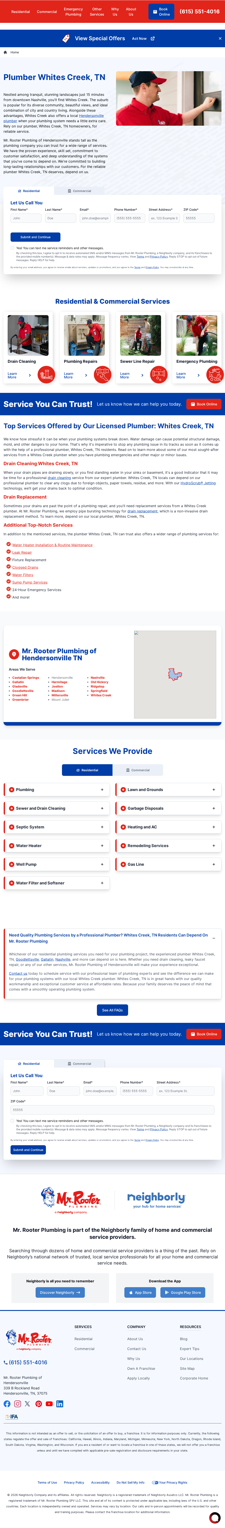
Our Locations (191, 1358)
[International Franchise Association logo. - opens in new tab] (12, 1417)
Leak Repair (22, 552)
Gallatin (18, 682)
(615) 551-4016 (28, 1362)
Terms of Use (47, 1482)
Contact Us (136, 1349)
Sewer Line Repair (137, 361)
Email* (84, 209)
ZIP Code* (190, 209)
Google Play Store (186, 1292)
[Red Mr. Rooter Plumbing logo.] (33, 1339)
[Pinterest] (38, 1403)
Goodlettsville (22, 691)
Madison (58, 691)
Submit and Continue (35, 237)
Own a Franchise (141, 1368)
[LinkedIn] (59, 1403)
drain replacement (142, 511)
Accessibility (100, 1482)
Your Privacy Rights (173, 1482)
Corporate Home (194, 1378)
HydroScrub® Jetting (198, 483)
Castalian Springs (25, 677)
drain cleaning (59, 477)
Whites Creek (101, 695)
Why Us (133, 1358)
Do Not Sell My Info (130, 1482)
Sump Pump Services (29, 582)
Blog (183, 1339)
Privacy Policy (159, 256)
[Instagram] (17, 1403)
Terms (140, 256)
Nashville (98, 677)
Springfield (99, 691)
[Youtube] (49, 1403)
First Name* (19, 209)
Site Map (187, 1368)
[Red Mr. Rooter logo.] (71, 1200)
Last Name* (53, 209)
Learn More (12, 375)
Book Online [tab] (164, 11)
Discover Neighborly (57, 1292)
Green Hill (19, 695)
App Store (143, 1292)
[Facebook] (7, 1403)
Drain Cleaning (22, 361)
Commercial (82, 191)
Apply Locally (138, 1378)
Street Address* (160, 209)
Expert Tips (189, 1349)
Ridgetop (97, 686)
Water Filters (22, 575)
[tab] (73, 12)
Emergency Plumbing (196, 361)
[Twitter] (28, 1403)
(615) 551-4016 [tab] (200, 11)
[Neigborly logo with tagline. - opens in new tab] (156, 1200)
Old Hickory (99, 682)
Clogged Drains (25, 567)
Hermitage (59, 682)
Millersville (60, 695)
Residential (31, 191)
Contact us (18, 973)
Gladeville (19, 686)
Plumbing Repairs (80, 361)
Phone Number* (125, 209)
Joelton (57, 686)
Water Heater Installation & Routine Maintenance (52, 545)
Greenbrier (20, 699)
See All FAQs (112, 1010)
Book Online (207, 404)
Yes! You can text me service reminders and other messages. (60, 248)
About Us (135, 1339)
